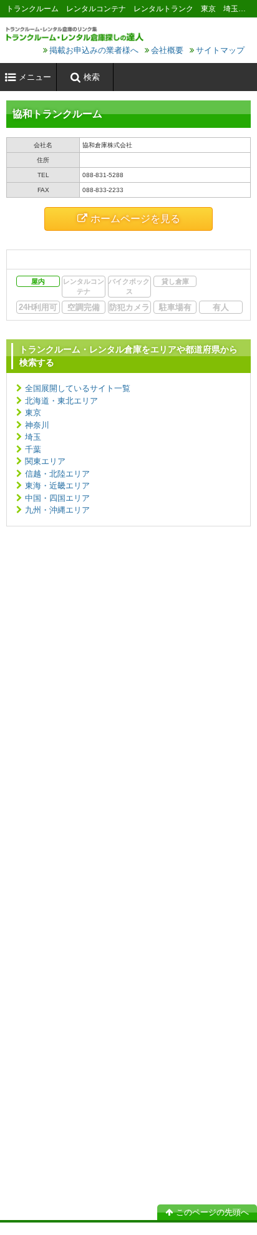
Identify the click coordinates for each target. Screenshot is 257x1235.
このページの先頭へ (212, 1212)
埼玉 (33, 437)
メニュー (35, 77)
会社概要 (167, 50)
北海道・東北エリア (61, 400)
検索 (92, 77)
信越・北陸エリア (57, 473)
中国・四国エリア (57, 498)
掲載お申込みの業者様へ (93, 50)
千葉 (33, 449)
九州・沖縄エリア (57, 510)
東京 (33, 412)
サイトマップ (220, 50)
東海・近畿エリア (57, 485)
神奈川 (37, 425)
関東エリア (45, 461)
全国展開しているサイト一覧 (77, 388)
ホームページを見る (135, 218)
